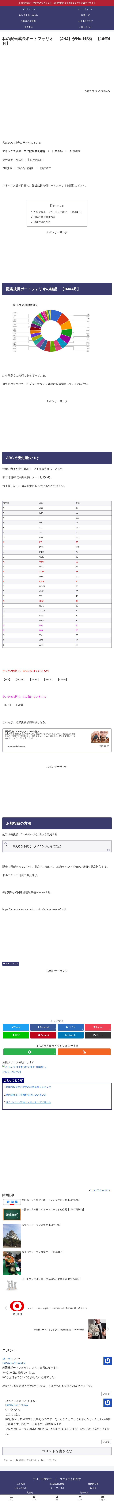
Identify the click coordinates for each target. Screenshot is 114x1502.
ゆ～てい (7, 1359)
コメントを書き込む (57, 1451)
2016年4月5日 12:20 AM (16, 1405)
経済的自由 (93, 1484)
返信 (107, 1394)
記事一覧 (84, 1492)
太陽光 (30, 1492)
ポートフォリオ (12, 964)
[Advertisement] (57, 69)
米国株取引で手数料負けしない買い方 (26, 1094)
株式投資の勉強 (57, 1484)
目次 (52, 205)
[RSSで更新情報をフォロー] (84, 1051)
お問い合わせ (20, 1488)
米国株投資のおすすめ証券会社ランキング (28, 1087)
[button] (105, 739)
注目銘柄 (20, 1484)
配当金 (93, 1488)
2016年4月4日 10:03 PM (13, 1363)
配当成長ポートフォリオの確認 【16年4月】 (58, 212)
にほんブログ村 (11, 1071)
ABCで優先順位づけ (44, 217)
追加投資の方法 (42, 221)
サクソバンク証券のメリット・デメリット (28, 1102)
